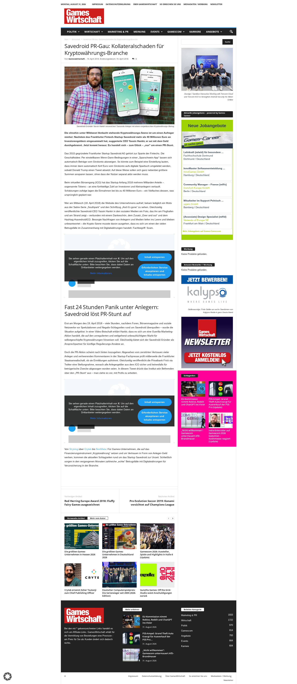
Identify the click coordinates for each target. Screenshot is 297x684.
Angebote (212, 31)
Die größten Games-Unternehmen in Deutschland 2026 (118, 554)
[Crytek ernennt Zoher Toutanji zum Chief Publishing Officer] (81, 575)
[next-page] (172, 518)
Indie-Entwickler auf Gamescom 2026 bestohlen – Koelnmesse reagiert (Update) (219, 436)
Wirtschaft (92, 31)
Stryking (73, 449)
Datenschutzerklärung (118, 4)
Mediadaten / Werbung (196, 4)
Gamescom (174, 31)
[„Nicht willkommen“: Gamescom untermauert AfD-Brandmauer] (193, 420)
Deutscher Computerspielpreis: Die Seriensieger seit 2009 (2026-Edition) (119, 592)
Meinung (139, 31)
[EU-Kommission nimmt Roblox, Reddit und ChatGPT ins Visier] (193, 389)
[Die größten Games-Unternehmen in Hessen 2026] (81, 536)
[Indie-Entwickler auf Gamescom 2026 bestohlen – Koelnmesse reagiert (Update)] (221, 420)
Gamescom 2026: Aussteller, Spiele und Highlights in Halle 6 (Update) (156, 554)
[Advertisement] (173, 16)
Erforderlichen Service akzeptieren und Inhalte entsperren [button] (155, 271)
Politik (71, 31)
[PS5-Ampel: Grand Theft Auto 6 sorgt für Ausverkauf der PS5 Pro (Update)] (221, 389)
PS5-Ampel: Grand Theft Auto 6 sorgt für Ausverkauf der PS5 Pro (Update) (220, 403)
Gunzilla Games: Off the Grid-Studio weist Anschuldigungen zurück (156, 592)
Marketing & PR (118, 31)
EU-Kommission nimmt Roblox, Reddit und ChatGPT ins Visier (193, 401)
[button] (231, 32)
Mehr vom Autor (98, 518)
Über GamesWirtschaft (145, 4)
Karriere (195, 31)
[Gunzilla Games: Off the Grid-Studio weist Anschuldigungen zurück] (157, 575)
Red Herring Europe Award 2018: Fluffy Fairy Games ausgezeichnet (89, 502)
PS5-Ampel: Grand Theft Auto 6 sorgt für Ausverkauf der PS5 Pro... (157, 636)
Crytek (87, 449)
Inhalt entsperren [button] (155, 257)
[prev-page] (168, 518)
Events (155, 31)
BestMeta (101, 449)
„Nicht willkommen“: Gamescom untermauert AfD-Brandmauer (192, 434)
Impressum (97, 4)
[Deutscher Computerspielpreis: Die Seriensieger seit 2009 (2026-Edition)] (119, 575)
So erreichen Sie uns (170, 4)
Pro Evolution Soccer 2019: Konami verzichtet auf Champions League (152, 502)
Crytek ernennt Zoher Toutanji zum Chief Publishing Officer (80, 591)
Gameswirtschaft (77, 58)
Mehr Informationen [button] (101, 273)
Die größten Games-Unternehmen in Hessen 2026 (79, 553)
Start (66, 39)
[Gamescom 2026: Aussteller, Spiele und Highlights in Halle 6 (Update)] (157, 536)
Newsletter (216, 4)
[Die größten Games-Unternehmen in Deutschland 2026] (119, 536)
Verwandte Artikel (76, 518)
